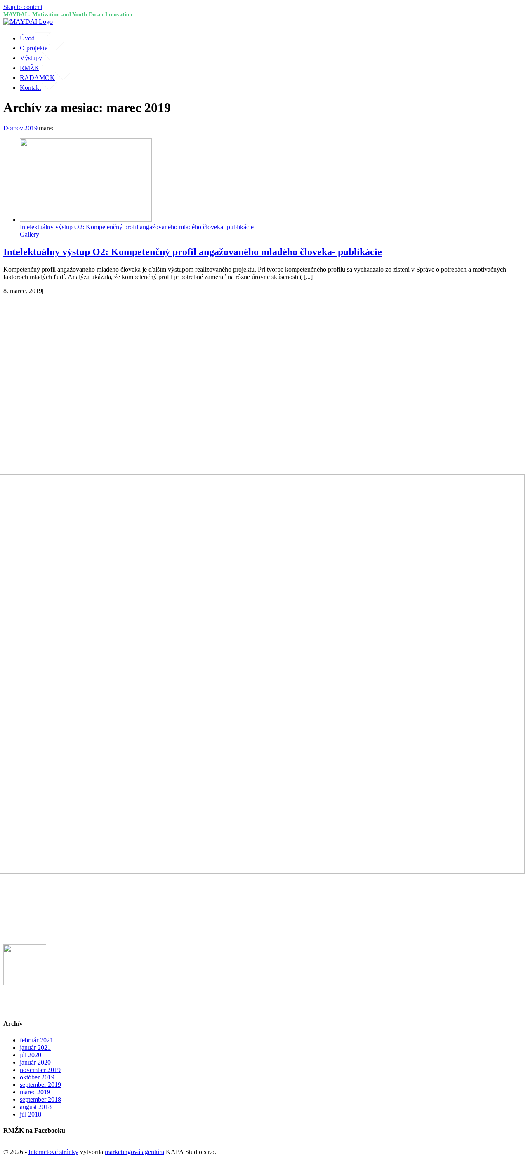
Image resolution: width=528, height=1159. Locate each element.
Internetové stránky (53, 1151)
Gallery (29, 234)
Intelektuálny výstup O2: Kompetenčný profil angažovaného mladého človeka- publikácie (137, 226)
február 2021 (36, 1040)
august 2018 (36, 1106)
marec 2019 (35, 1092)
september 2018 (40, 1099)
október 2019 (37, 1077)
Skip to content (22, 6)
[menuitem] (272, 37)
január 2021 (35, 1047)
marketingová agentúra (134, 1151)
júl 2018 (30, 1114)
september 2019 (40, 1084)
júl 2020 (30, 1054)
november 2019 (40, 1069)
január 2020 (35, 1062)
